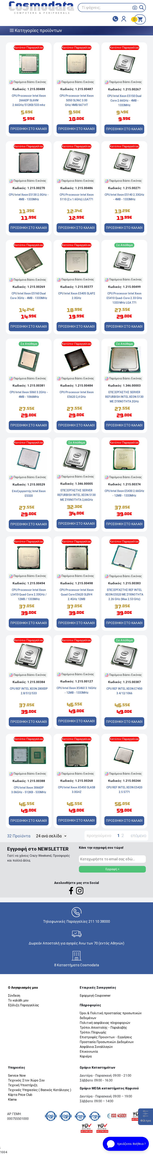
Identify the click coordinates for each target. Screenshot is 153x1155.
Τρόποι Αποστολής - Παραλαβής (103, 1027)
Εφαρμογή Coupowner (95, 995)
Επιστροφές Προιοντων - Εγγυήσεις (106, 1037)
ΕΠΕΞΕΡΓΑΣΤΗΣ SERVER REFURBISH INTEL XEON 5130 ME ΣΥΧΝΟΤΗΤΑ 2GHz (124, 397)
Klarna (12, 1099)
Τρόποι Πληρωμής (93, 1032)
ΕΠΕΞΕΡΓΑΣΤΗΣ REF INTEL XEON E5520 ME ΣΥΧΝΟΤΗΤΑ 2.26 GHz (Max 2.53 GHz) (124, 594)
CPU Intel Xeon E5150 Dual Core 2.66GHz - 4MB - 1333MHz (124, 100)
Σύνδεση (14, 995)
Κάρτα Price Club (20, 1095)
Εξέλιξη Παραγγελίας (23, 1005)
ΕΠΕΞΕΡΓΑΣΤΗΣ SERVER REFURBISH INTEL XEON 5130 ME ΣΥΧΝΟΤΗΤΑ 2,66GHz (76, 495)
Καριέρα (86, 1056)
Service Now (17, 1075)
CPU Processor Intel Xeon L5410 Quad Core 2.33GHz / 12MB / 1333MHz (29, 594)
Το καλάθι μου (18, 1000)
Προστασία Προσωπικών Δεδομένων (107, 1042)
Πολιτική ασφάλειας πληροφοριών (105, 1023)
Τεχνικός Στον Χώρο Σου (26, 1080)
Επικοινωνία (89, 1051)
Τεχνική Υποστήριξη (22, 1085)
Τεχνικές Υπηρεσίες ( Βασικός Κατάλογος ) (39, 1090)
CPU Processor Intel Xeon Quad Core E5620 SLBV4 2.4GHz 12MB (77, 594)
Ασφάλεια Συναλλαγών (96, 1047)
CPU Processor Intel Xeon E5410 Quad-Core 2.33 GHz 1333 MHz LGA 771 (124, 298)
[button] (141, 7)
